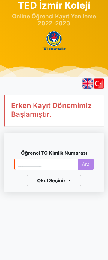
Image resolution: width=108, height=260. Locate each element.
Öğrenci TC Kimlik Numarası (54, 153)
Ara (86, 164)
